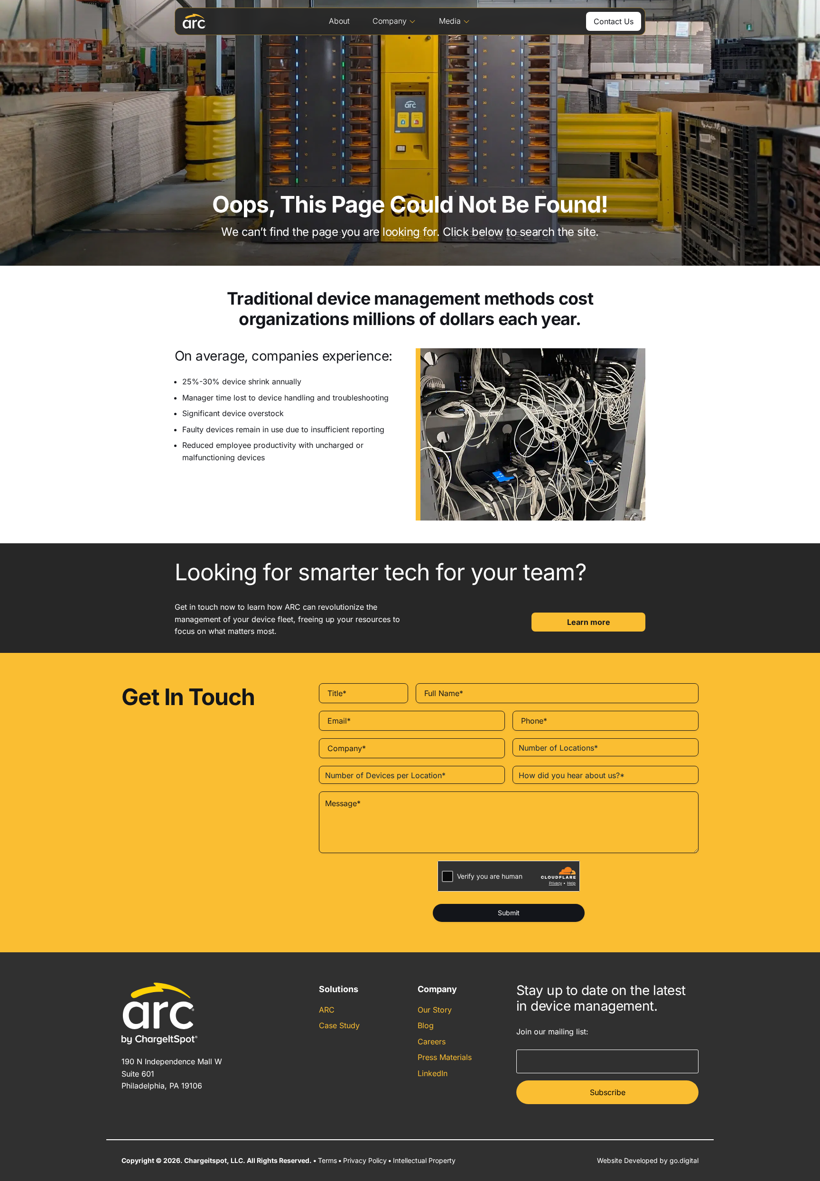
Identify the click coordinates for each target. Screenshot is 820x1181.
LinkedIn (432, 1073)
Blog (426, 1025)
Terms (327, 1160)
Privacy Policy (365, 1160)
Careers (432, 1041)
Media (450, 21)
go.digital (684, 1160)
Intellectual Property (424, 1160)
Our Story (435, 1009)
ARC (327, 1009)
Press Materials (445, 1057)
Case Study (339, 1025)
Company (390, 21)
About (339, 21)
